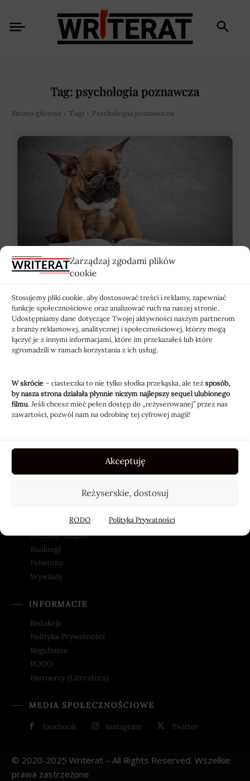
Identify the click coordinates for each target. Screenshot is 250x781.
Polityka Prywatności (142, 519)
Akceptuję (125, 460)
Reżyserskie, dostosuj (125, 492)
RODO (80, 519)
